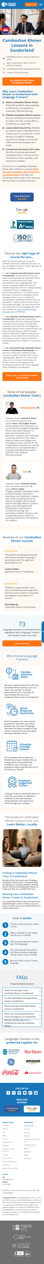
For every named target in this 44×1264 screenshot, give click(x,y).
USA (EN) (27, 1129)
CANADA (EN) (28, 1139)
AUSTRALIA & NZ (29, 1145)
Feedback (5, 1146)
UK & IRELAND (29, 1126)
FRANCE (26, 1133)
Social (4, 1139)
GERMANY (27, 1152)
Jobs (3, 1132)
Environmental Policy (9, 1161)
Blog (4, 1135)
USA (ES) (27, 1136)
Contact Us (6, 1125)
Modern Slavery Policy (9, 1168)
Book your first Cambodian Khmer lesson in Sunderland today (20, 172)
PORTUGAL (27, 1159)
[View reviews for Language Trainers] (22, 1254)
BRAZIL (26, 1148)
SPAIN (26, 1155)
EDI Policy (5, 1165)
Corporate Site (7, 1142)
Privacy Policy (7, 1158)
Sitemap (5, 1155)
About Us (5, 1129)
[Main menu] (40, 4)
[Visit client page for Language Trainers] (22, 1245)
